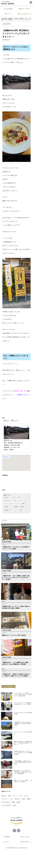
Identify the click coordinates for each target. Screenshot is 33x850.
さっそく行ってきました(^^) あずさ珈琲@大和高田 (23, 713)
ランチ (18, 503)
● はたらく (7, 841)
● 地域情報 (7, 836)
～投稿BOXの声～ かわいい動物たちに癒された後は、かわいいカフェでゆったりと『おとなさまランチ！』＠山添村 (15, 577)
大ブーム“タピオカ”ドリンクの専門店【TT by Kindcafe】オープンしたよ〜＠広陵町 (23, 703)
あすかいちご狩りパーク (18, 497)
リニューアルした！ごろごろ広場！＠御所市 (23, 732)
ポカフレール (12, 503)
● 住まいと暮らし (25, 836)
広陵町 (13, 802)
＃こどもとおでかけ (6, 805)
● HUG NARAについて (26, 842)
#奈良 (9, 795)
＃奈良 (14, 805)
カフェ (20, 795)
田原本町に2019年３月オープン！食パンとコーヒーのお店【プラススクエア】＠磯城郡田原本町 (23, 753)
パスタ (5, 503)
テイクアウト (5, 799)
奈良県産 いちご (8, 506)
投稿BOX (16, 506)
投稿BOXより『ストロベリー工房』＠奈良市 (14, 635)
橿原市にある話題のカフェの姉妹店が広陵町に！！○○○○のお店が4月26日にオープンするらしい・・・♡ (23, 743)
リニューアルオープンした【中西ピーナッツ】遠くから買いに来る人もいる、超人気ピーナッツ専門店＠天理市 (23, 694)
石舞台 (20, 510)
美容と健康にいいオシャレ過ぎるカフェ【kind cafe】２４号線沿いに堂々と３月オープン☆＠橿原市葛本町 (23, 772)
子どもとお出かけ (6, 802)
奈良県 (28, 799)
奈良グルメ (17, 799)
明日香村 (22, 506)
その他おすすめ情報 (6, 541)
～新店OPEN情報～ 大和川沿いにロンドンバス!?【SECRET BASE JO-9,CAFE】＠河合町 (23, 762)
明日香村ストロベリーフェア (11, 510)
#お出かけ (4, 795)
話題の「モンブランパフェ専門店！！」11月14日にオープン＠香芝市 (23, 781)
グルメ (3, 601)
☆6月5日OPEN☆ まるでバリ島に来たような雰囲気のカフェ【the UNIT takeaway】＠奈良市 (23, 723)
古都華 (23, 503)
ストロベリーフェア (22, 500)
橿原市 (18, 802)
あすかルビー (7, 500)
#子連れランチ (7, 497)
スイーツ (26, 795)
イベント (15, 795)
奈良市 (23, 799)
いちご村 (14, 500)
